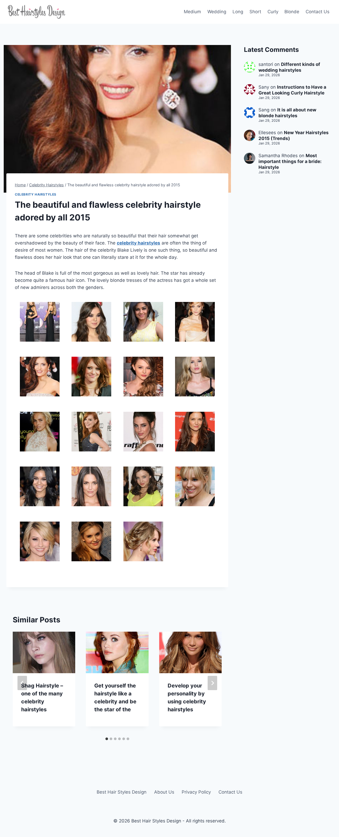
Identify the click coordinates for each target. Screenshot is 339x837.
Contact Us (317, 11)
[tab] (106, 739)
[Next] (212, 683)
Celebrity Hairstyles (35, 194)
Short (255, 11)
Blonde (291, 11)
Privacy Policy (196, 792)
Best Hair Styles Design (121, 792)
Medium (192, 11)
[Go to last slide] (22, 683)
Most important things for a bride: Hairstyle (290, 161)
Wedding (216, 11)
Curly (272, 11)
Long (238, 11)
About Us (164, 792)
